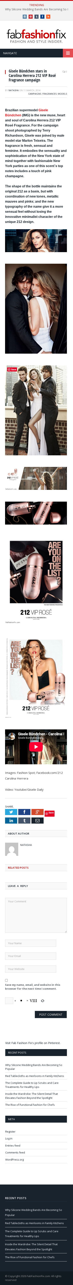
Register (10, 1131)
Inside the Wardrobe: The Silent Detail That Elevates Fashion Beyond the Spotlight (31, 1096)
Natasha (14, 90)
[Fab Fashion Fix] (36, 36)
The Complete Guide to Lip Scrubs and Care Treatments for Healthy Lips (32, 1085)
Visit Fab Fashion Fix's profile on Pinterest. (32, 1043)
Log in (8, 1138)
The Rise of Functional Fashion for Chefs (30, 1105)
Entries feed (12, 1145)
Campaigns (34, 93)
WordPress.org (14, 1159)
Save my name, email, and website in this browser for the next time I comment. (32, 987)
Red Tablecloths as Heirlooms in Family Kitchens (34, 1076)
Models (62, 93)
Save (51, 812)
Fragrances (49, 93)
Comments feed (15, 1152)
